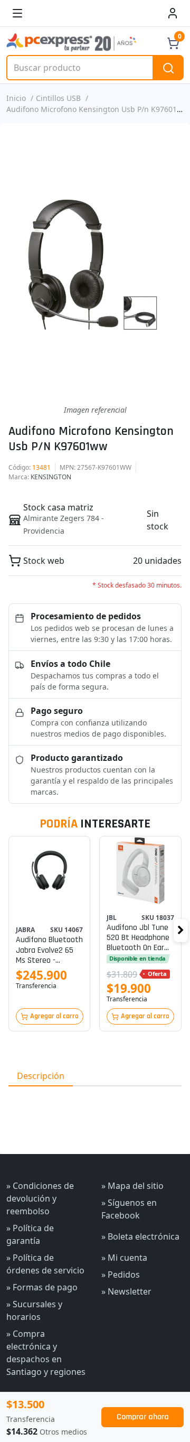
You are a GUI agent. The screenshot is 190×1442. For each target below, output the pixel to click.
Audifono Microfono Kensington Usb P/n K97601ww (97, 109)
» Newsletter (126, 1291)
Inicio (16, 98)
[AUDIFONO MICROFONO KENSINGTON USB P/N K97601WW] (95, 264)
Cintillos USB (58, 98)
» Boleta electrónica (140, 1236)
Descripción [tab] (40, 1076)
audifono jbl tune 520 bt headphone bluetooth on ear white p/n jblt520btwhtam (138, 938)
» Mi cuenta (124, 1257)
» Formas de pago (42, 1287)
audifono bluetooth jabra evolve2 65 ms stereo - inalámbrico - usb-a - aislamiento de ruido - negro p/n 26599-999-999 (49, 950)
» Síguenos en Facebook (129, 1209)
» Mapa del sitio (132, 1186)
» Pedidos (120, 1274)
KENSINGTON (51, 476)
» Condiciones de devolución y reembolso (40, 1198)
